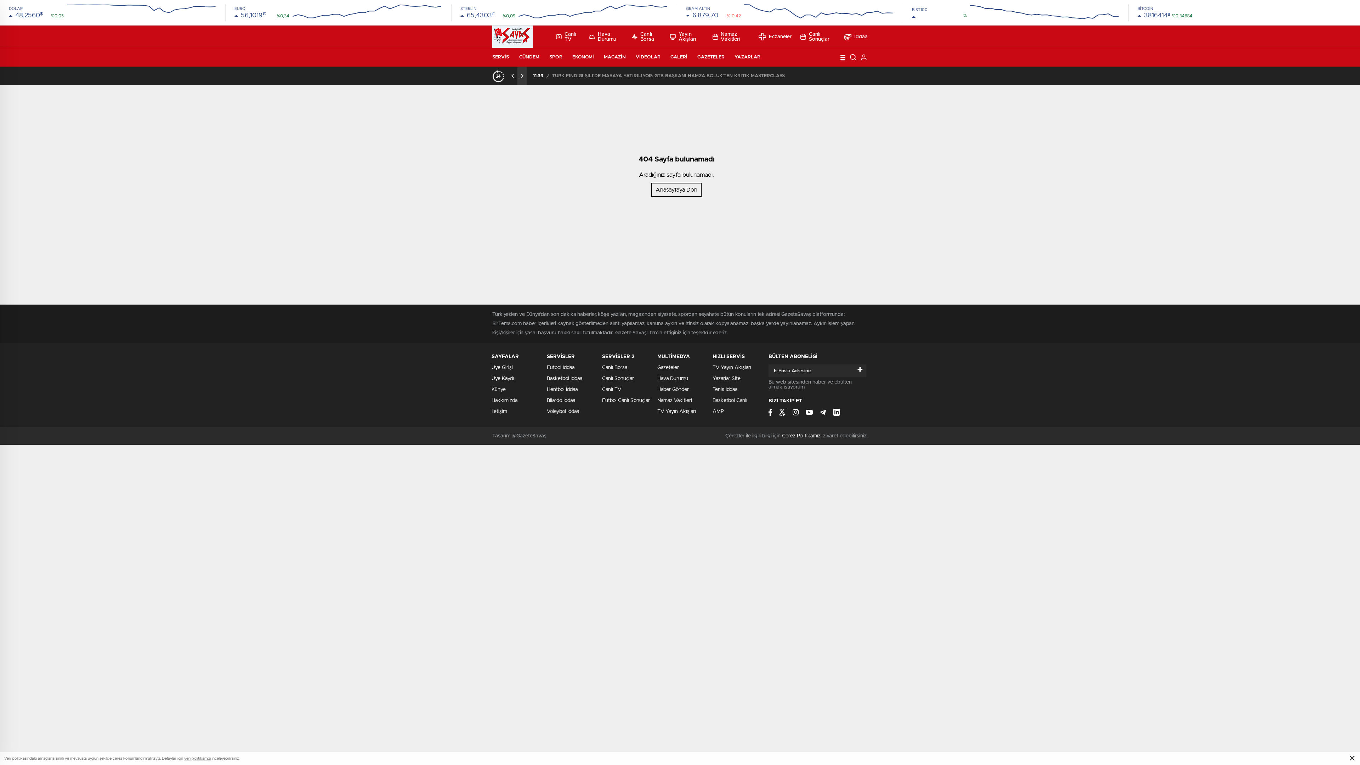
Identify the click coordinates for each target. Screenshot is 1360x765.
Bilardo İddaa (561, 400)
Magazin (615, 57)
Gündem (529, 57)
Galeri (679, 57)
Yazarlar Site (727, 378)
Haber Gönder (673, 389)
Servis (500, 57)
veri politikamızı (197, 758)
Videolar (648, 57)
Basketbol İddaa (564, 378)
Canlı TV (570, 37)
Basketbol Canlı (730, 400)
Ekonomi (583, 57)
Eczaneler (780, 36)
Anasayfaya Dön (676, 190)
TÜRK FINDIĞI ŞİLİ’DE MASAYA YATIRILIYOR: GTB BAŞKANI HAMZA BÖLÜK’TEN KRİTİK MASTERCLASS (668, 76)
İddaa (861, 36)
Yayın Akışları (687, 37)
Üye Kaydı (503, 378)
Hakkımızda (504, 400)
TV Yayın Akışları (676, 411)
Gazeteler (711, 57)
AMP (718, 411)
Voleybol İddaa (563, 411)
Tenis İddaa (725, 389)
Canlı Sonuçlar (819, 37)
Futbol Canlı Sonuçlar (626, 400)
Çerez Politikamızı (802, 436)
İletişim (499, 411)
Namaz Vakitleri (730, 37)
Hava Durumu (607, 37)
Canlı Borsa (647, 37)
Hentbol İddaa (562, 389)
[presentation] (512, 76)
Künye (499, 389)
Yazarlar (747, 57)
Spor (555, 57)
